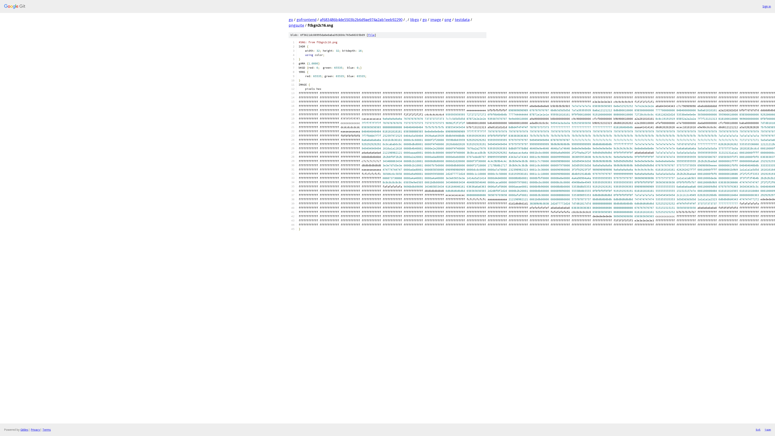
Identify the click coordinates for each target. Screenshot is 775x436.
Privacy (35, 430)
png (447, 19)
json (768, 429)
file (371, 35)
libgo (414, 19)
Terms (46, 430)
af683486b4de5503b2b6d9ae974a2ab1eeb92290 (361, 19)
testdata (462, 19)
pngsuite (296, 25)
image (435, 19)
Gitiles (24, 430)
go (291, 19)
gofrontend (306, 19)
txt (758, 429)
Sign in (766, 6)
